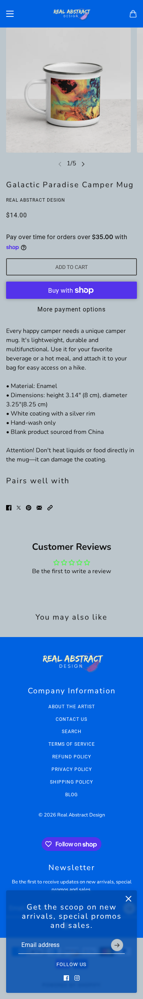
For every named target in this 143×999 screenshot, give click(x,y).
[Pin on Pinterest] (28, 508)
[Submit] (117, 945)
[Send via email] (39, 508)
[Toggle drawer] (10, 14)
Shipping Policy (71, 782)
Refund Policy (71, 756)
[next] (83, 163)
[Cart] (133, 14)
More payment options (71, 309)
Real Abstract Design (35, 200)
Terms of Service (71, 744)
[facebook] (66, 978)
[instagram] (77, 978)
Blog (71, 794)
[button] (50, 508)
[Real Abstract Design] (71, 13)
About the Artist (71, 706)
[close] (128, 899)
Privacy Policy (71, 769)
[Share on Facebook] (9, 508)
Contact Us (71, 719)
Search (72, 731)
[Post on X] (18, 507)
